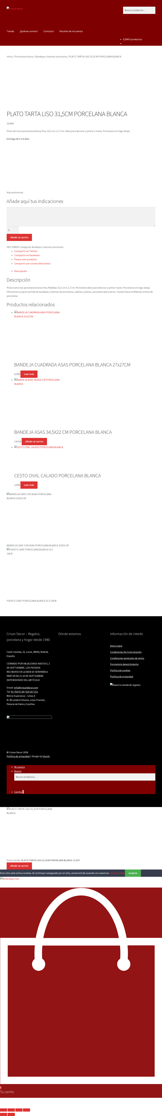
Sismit (46, 756)
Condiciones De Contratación (126, 652)
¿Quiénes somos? (29, 31)
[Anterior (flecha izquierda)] (3, 1114)
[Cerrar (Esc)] (26, 1110)
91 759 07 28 (17, 691)
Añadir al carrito (19, 237)
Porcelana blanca (24, 56)
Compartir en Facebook (27, 255)
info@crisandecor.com (26, 687)
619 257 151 (32, 691)
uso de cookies (117, 873)
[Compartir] (18, 1110)
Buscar (18, 771)
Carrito (19, 791)
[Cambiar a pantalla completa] (11, 1110)
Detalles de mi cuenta (71, 31)
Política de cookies (120, 670)
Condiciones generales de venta (127, 658)
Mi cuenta (19, 767)
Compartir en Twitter (25, 251)
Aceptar (133, 873)
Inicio (10, 56)
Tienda (10, 31)
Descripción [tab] (20, 271)
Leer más (29, 374)
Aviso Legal (116, 645)
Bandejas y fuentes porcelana (51, 56)
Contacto (49, 31)
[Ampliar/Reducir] (3, 1110)
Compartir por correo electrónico (32, 263)
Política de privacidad (121, 676)
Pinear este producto (25, 259)
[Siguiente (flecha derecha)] (11, 1114)
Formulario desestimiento (124, 664)
